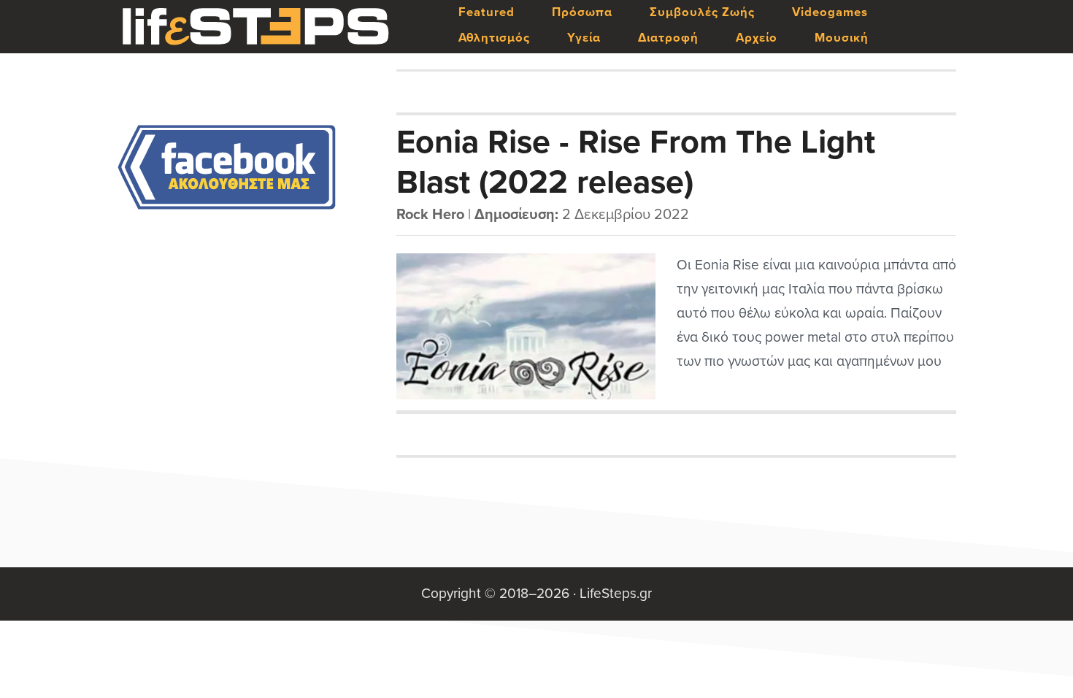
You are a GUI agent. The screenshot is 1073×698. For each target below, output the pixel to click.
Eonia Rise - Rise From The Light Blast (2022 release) (635, 161)
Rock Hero (430, 214)
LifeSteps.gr (255, 27)
